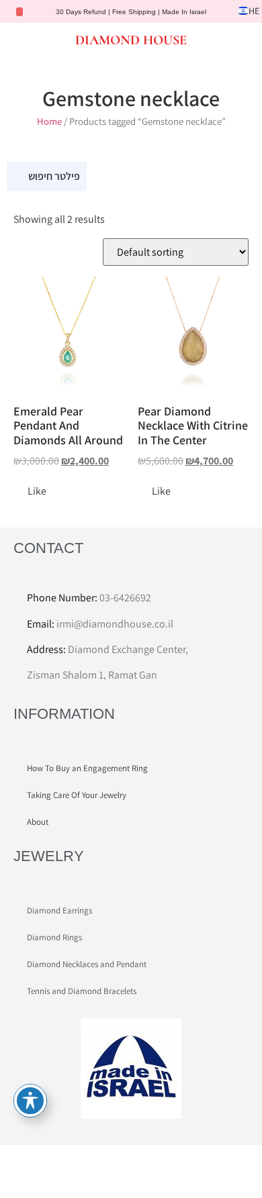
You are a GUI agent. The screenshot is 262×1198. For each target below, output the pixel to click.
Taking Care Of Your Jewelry (76, 795)
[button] (22, 40)
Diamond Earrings (59, 910)
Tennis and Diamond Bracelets (81, 991)
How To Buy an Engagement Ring (87, 768)
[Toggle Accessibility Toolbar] (30, 1101)
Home (49, 121)
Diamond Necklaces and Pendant (86, 964)
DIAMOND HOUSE (131, 40)
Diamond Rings (54, 937)
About (37, 822)
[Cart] (238, 40)
